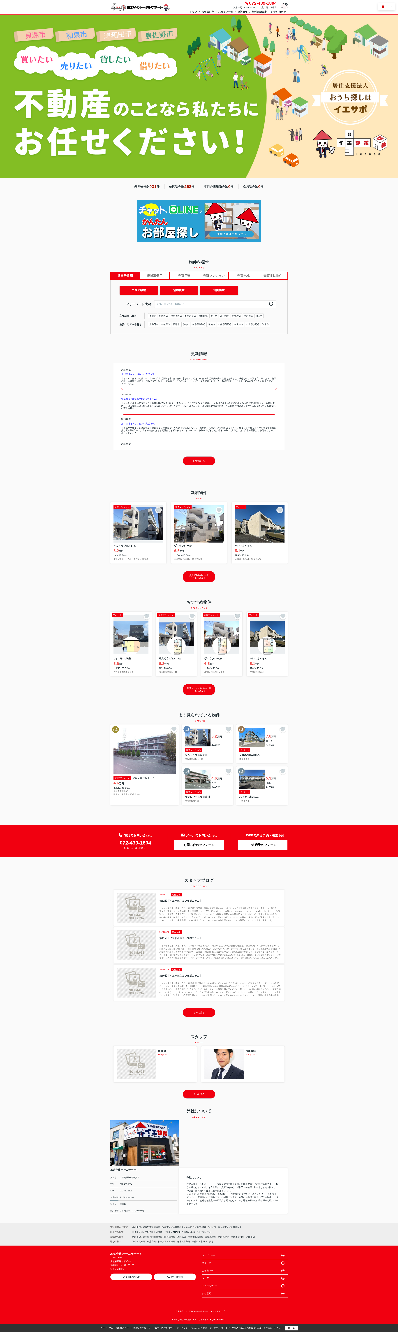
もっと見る (199, 1012)
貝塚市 (176, 324)
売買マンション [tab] (214, 275)
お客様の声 (207, 11)
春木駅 (214, 315)
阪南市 (211, 324)
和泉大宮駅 (190, 315)
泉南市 (186, 324)
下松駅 (152, 315)
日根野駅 (203, 315)
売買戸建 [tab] (184, 275)
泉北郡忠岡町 (252, 324)
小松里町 (149, 1232)
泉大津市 (238, 324)
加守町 (202, 1232)
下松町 (167, 1232)
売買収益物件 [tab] (273, 275)
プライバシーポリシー (198, 1311)
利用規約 (179, 1311)
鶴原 (185, 1232)
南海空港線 (170, 1236)
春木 (179, 1241)
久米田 (142, 1241)
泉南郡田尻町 (224, 324)
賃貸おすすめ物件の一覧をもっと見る (199, 689)
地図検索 (219, 290)
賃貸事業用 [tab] (154, 275)
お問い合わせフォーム (199, 845)
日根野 (159, 1232)
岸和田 (186, 1241)
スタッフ (206, 1263)
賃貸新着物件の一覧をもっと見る (199, 576)
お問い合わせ (278, 11)
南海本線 (136, 1236)
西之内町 (177, 1232)
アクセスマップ (209, 1286)
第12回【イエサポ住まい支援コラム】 (140, 374)
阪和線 (146, 1236)
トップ (193, 11)
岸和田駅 (224, 315)
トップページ (208, 1255)
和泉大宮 (162, 1241)
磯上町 (193, 1232)
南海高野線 (224, 1236)
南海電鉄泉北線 (196, 1236)
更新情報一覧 (199, 460)
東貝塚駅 (248, 315)
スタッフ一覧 (225, 11)
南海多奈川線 (238, 1236)
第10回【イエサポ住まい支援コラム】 (140, 423)
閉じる (291, 1328)
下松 (134, 1241)
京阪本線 (250, 1236)
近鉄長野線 (211, 1236)
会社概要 (243, 11)
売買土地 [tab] (243, 275)
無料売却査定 (259, 11)
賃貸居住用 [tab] (125, 275)
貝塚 (211, 1241)
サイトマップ (219, 1311)
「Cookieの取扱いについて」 (250, 1328)
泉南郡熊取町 (198, 324)
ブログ (205, 1278)
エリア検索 (139, 290)
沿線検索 (179, 290)
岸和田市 (153, 324)
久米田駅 (163, 315)
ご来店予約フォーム (263, 845)
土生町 (135, 1232)
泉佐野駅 (236, 315)
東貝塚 (204, 1241)
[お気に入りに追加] (158, 510)
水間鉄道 (182, 1236)
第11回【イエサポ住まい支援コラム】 (139, 399)
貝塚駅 (259, 315)
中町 (209, 1232)
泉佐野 (195, 1241)
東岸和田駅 (176, 315)
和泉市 (265, 324)
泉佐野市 (165, 324)
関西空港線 (157, 1236)
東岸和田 (151, 1241)
